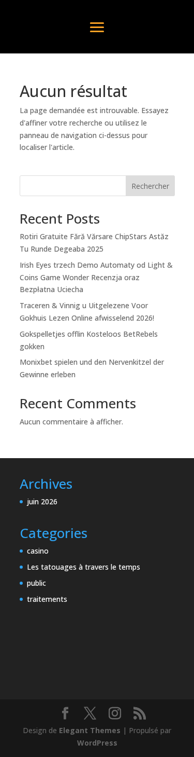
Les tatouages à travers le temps (83, 567)
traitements (47, 599)
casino (38, 551)
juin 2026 (42, 501)
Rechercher (150, 186)
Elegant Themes (90, 730)
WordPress (97, 743)
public (36, 583)
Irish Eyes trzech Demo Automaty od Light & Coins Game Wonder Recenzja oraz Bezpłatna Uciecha (96, 277)
